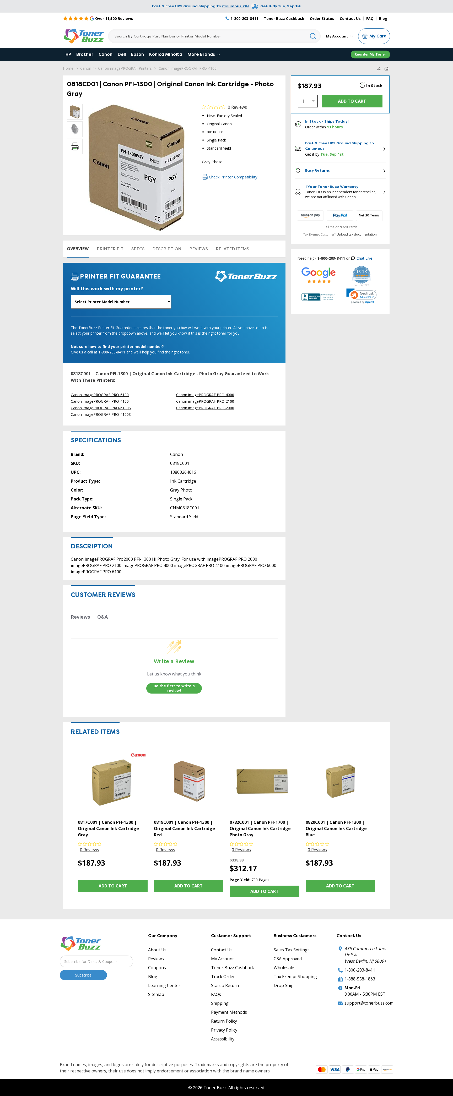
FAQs (216, 994)
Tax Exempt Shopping (295, 976)
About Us (157, 950)
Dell (122, 54)
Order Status (322, 18)
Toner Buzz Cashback (284, 18)
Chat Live (364, 258)
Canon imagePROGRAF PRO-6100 (100, 394)
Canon (105, 54)
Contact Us (350, 18)
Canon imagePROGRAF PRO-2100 (205, 401)
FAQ (370, 18)
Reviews (198, 248)
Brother (84, 54)
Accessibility (222, 1039)
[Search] (313, 36)
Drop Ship (284, 985)
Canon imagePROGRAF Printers (125, 68)
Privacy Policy (224, 1030)
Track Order (223, 976)
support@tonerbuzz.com (368, 1003)
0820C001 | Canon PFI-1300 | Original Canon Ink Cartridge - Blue (337, 828)
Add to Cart (113, 886)
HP (68, 54)
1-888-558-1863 (359, 979)
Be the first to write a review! (174, 688)
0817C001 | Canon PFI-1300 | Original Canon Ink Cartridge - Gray (110, 828)
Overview (78, 249)
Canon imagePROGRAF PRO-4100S (101, 414)
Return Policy (224, 1021)
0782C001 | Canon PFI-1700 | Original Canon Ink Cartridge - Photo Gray (261, 828)
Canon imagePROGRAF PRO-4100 (188, 68)
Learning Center (164, 985)
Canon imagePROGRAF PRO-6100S (101, 407)
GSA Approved (288, 959)
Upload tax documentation (357, 234)
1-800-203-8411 (359, 970)
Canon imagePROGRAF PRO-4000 (205, 394)
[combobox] (214, 36)
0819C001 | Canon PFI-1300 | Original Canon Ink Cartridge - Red (186, 828)
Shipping (220, 1003)
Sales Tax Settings (292, 950)
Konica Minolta (165, 54)
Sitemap (156, 994)
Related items (232, 248)
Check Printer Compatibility (233, 176)
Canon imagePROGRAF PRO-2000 (205, 407)
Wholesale (284, 967)
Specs (137, 248)
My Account (337, 36)
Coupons (157, 967)
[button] (361, 296)
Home (68, 68)
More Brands (201, 54)
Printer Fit (110, 248)
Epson (137, 54)
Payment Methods (229, 1012)
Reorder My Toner (370, 54)
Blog (383, 18)
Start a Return (225, 985)
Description (166, 248)
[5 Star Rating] (318, 274)
